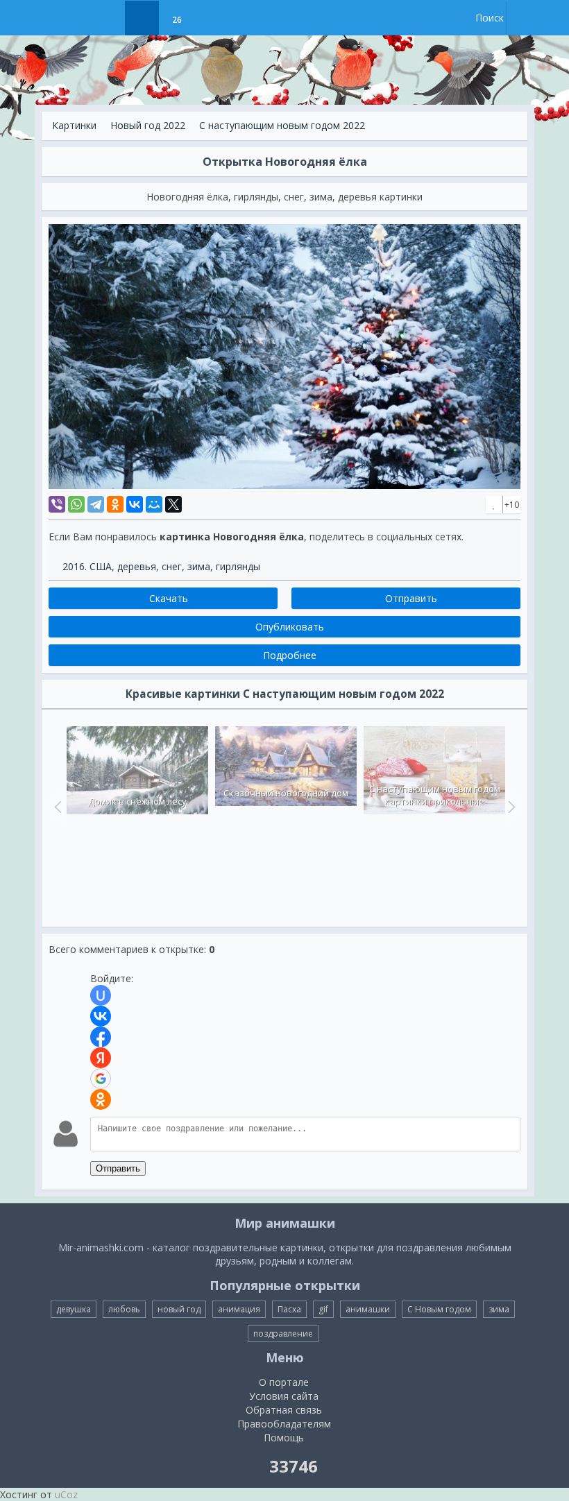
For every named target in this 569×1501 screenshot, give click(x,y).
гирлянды (238, 566)
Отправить (118, 1168)
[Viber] (57, 504)
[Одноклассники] (115, 504)
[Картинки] (142, 18)
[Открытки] (107, 18)
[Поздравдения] (211, 18)
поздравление (283, 1333)
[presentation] (56, 807)
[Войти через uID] (100, 995)
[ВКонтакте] (134, 504)
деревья (136, 566)
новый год (179, 1309)
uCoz (66, 1494)
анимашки (368, 1309)
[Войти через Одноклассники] (100, 1099)
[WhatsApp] (76, 504)
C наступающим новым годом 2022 (282, 125)
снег (172, 566)
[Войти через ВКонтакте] (100, 1016)
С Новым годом (439, 1309)
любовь (124, 1309)
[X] (173, 504)
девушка (73, 1309)
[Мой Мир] (154, 504)
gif (323, 1309)
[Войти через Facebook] (100, 1037)
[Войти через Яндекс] (100, 1057)
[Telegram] (95, 504)
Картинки (74, 125)
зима (198, 566)
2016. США (87, 566)
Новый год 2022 (147, 125)
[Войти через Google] (100, 1078)
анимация (239, 1309)
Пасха (289, 1309)
